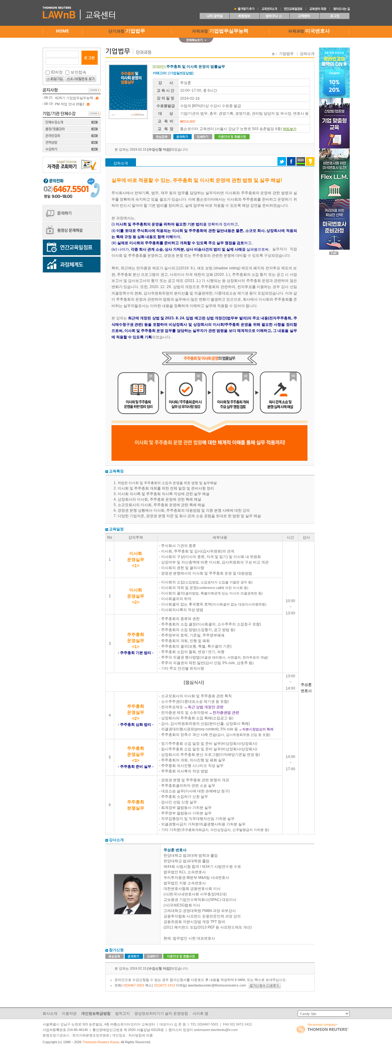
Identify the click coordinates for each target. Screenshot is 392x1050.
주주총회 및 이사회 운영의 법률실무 (195, 66)
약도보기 (289, 129)
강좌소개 (307, 54)
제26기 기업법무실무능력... (75, 98)
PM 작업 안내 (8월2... (71, 104)
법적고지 (122, 1013)
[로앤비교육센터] (244, 8)
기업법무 (286, 54)
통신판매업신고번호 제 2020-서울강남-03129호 (128, 1030)
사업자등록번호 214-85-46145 (65, 1030)
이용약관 (69, 1013)
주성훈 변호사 (175, 850)
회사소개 (50, 1013)
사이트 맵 (200, 1013)
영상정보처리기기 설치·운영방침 (161, 1013)
